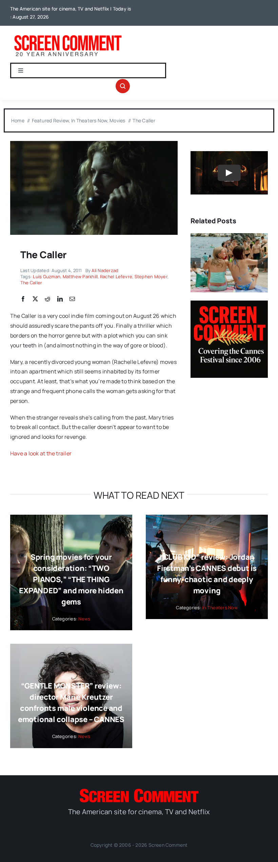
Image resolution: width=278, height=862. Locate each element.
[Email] (72, 299)
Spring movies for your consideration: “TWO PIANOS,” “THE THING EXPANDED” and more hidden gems (71, 579)
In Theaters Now (220, 607)
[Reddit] (47, 299)
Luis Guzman (46, 276)
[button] (196, 263)
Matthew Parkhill (80, 276)
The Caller (31, 283)
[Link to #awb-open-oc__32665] (123, 86)
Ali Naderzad (105, 270)
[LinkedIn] (60, 299)
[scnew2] (67, 35)
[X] (35, 299)
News (84, 619)
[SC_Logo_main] (139, 791)
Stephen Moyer (151, 276)
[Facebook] (23, 299)
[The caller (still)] (94, 143)
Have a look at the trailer (41, 453)
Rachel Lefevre (116, 276)
